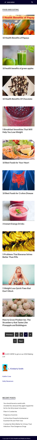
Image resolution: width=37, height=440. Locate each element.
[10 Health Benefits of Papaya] (18, 25)
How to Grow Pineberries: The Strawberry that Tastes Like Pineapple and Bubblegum (16, 322)
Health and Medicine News (22, 438)
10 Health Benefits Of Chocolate (17, 99)
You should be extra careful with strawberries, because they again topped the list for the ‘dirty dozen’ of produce (18, 405)
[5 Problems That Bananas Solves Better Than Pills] (18, 241)
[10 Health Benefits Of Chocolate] (18, 86)
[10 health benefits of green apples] (18, 55)
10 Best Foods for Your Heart (15, 162)
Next (21, 341)
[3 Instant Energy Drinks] (18, 211)
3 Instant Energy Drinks (13, 223)
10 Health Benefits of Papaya (15, 38)
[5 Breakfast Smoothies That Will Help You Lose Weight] (18, 116)
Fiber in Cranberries (10, 411)
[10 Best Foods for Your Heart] (18, 150)
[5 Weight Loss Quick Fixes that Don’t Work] (18, 275)
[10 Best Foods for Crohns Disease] (18, 180)
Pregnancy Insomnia (10, 415)
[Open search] (32, 2)
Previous (9, 334)
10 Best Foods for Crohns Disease (17, 193)
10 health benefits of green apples (17, 68)
